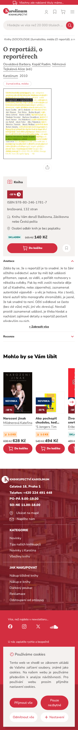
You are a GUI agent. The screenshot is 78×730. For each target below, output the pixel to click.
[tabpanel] (39, 221)
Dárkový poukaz (21, 588)
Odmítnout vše (23, 717)
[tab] (15, 181)
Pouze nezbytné (54, 702)
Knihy (7, 39)
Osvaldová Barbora (16, 64)
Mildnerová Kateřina (17, 423)
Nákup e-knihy (20, 582)
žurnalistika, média (42, 39)
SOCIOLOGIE (21, 39)
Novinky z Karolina (23, 550)
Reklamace (17, 594)
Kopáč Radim (41, 64)
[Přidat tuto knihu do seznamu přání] (66, 248)
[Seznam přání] (54, 12)
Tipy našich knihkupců (25, 544)
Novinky (15, 538)
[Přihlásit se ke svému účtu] (46, 12)
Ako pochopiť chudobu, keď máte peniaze (46, 420)
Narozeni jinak (14, 418)
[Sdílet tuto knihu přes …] (47, 167)
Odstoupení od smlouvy (27, 600)
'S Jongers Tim (46, 427)
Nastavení (56, 717)
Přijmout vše (23, 703)
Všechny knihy (20, 556)
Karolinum (10, 76)
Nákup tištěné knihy (24, 575)
